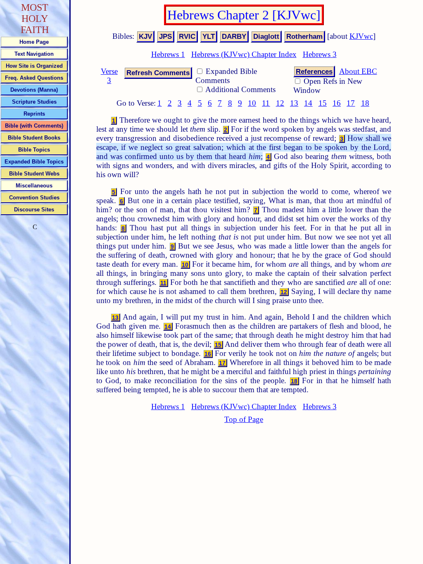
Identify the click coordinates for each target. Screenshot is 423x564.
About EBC (358, 71)
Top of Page (243, 419)
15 (322, 103)
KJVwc (361, 36)
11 (266, 103)
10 (252, 103)
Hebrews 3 (320, 54)
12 (280, 103)
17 (351, 103)
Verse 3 (109, 76)
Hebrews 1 (168, 54)
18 (365, 103)
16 (337, 103)
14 (308, 103)
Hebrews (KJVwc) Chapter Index (244, 54)
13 (294, 103)
